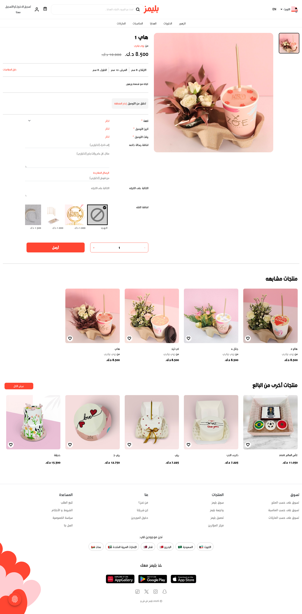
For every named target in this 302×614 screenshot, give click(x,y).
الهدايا (153, 23)
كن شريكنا (142, 510)
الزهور (182, 23)
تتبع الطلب (67, 503)
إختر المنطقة (120, 103)
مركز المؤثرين (216, 525)
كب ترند (175, 349)
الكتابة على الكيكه (138, 188)
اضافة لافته (142, 207)
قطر (150, 547)
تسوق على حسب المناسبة (283, 510)
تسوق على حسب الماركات (284, 518)
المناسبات (138, 23)
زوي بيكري (139, 45)
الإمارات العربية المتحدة (124, 547)
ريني (177, 455)
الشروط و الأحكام (62, 510)
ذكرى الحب (232, 455)
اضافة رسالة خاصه (138, 145)
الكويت (207, 547)
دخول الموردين (139, 518)
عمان (98, 547)
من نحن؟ (143, 503)
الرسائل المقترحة (101, 173)
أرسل (55, 247)
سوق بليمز (217, 503)
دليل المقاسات (10, 69)
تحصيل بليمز (217, 518)
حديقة (57, 455)
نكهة (144, 121)
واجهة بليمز (217, 510)
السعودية (187, 547)
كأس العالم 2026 (288, 455)
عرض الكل (19, 386)
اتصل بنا (68, 525)
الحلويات (168, 23)
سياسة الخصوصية (63, 518)
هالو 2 (294, 349)
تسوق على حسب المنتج (285, 503)
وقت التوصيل (140, 137)
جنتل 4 (234, 349)
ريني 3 (116, 455)
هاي (117, 349)
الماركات (121, 23)
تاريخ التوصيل (140, 129)
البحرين (167, 547)
